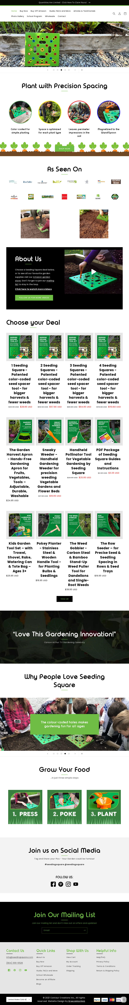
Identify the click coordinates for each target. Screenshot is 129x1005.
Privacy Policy (102, 961)
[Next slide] (75, 70)
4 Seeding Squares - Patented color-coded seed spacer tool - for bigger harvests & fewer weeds (108, 383)
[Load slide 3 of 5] (61, 70)
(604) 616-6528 (14, 962)
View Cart (70, 957)
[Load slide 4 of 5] (65, 70)
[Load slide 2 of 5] (57, 70)
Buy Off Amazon (44, 966)
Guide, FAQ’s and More (47, 970)
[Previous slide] (47, 70)
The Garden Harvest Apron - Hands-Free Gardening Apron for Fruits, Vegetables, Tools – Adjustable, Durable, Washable (20, 473)
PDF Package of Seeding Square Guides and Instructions (108, 459)
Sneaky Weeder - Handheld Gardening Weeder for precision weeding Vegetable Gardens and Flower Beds (49, 471)
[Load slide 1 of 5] (54, 70)
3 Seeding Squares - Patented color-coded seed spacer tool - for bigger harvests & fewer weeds (78, 383)
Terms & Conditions (105, 966)
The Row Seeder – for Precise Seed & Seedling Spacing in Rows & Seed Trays (108, 557)
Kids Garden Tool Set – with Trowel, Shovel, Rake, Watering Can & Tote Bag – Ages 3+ (20, 557)
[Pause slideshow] (81, 70)
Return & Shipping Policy (107, 970)
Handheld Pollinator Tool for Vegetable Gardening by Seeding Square (78, 461)
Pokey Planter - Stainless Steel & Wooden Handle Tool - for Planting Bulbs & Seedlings (49, 559)
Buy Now (40, 961)
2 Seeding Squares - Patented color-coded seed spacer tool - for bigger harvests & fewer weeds (49, 383)
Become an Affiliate (45, 979)
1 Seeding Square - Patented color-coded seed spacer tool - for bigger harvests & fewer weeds (19, 383)
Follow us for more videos (34, 297)
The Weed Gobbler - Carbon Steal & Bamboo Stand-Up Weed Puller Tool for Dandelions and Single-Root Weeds (78, 564)
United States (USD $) (17, 999)
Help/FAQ (100, 957)
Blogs (38, 984)
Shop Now (64, 148)
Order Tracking (73, 966)
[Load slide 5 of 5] (69, 70)
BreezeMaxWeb (76, 1001)
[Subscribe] (84, 930)
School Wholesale (44, 975)
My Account (72, 961)
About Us (40, 957)
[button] (114, 13)
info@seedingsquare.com (19, 957)
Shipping (70, 970)
